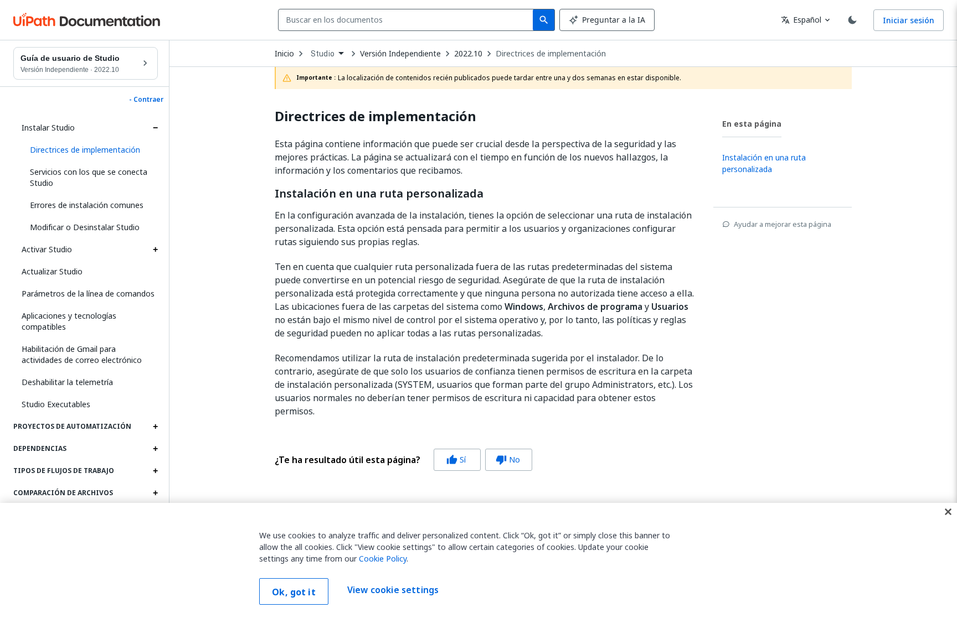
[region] (478, 560)
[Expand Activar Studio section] (155, 250)
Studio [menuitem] (323, 53)
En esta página (751, 123)
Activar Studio (47, 249)
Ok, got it (294, 592)
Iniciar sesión (908, 20)
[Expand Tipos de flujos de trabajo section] (155, 471)
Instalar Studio (48, 127)
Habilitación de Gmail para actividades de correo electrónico (82, 354)
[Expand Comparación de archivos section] (155, 493)
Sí (456, 459)
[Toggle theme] (852, 20)
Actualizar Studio (52, 271)
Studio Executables (56, 404)
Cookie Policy (383, 558)
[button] (90, 150)
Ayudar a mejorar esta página (782, 224)
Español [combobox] (801, 19)
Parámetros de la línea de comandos (88, 293)
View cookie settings (393, 590)
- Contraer (146, 100)
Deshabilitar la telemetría (67, 382)
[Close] (948, 511)
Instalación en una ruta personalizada (379, 193)
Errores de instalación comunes (86, 205)
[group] (403, 460)
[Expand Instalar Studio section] (155, 128)
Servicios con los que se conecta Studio (88, 177)
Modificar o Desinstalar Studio (85, 227)
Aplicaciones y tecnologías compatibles (69, 321)
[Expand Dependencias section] (155, 449)
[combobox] (408, 20)
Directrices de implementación (551, 54)
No (508, 459)
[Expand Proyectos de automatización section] (155, 427)
